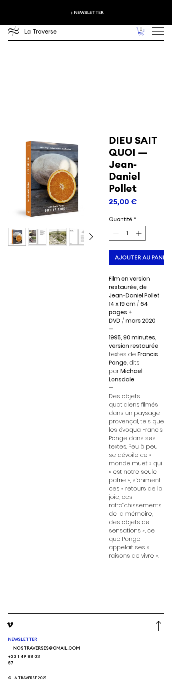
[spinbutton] (127, 233)
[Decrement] (115, 233)
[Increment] (139, 233)
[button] (141, 31)
